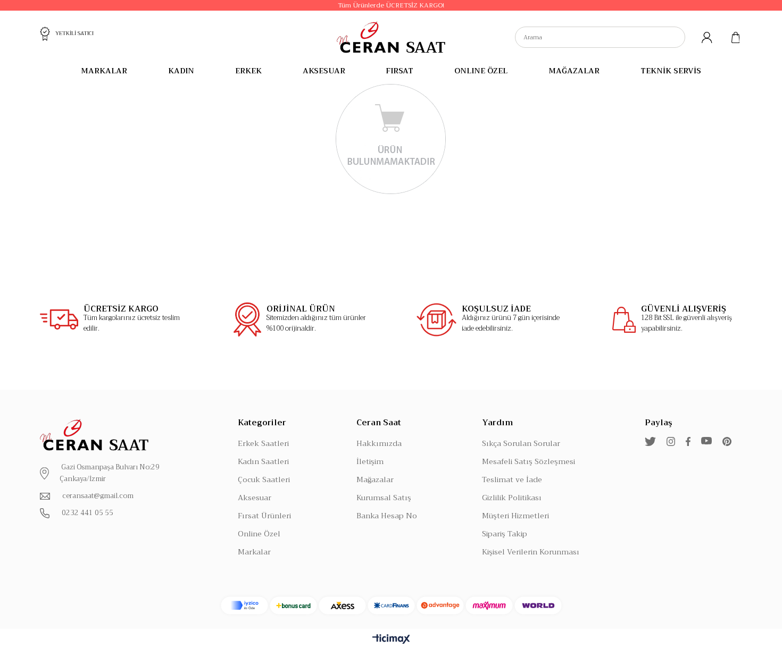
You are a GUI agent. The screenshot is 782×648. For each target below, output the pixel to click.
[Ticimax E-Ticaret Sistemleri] (391, 639)
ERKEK (248, 70)
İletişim (370, 461)
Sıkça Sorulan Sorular (521, 443)
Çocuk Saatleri (264, 479)
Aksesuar (254, 497)
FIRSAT (399, 70)
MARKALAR (104, 70)
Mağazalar (375, 479)
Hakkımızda (379, 443)
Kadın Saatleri (263, 461)
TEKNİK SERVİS (670, 70)
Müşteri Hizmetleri (515, 515)
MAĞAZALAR (574, 70)
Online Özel (259, 533)
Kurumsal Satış (383, 497)
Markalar (254, 551)
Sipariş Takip (504, 533)
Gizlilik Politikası (512, 497)
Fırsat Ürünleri (264, 515)
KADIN (181, 70)
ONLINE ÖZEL (481, 70)
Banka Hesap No (386, 515)
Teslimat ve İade (512, 479)
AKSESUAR (324, 70)
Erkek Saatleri (263, 443)
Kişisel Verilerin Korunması (530, 551)
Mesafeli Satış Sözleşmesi (528, 461)
